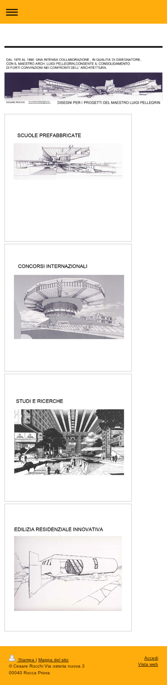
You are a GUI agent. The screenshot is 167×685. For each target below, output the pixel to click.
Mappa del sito (53, 659)
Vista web (148, 664)
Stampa (26, 659)
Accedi (151, 658)
